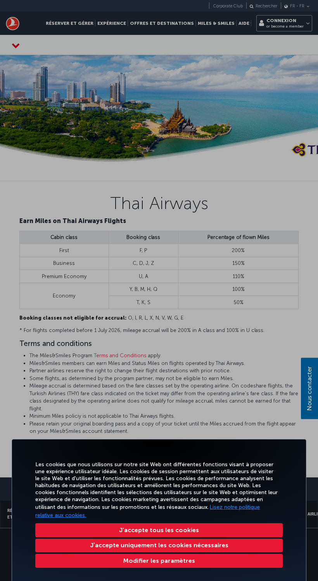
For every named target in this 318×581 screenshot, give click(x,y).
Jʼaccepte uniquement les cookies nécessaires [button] (159, 545)
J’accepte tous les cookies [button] (159, 530)
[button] (159, 561)
